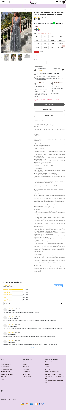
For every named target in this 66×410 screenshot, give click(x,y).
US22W (37, 47)
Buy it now (49, 115)
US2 (45, 36)
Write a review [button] (58, 285)
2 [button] (31, 347)
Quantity (36, 59)
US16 (37, 43)
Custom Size (60, 47)
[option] (11, 6)
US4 (52, 36)
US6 (61, 36)
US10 (45, 40)
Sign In (60, 2)
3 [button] (33, 347)
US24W (45, 47)
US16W (45, 43)
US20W (61, 43)
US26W (52, 47)
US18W (52, 43)
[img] (11, 309)
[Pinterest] (1, 391)
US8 (37, 40)
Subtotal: (36, 66)
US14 (60, 40)
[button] (37, 17)
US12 (52, 40)
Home (3, 9)
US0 (37, 36)
